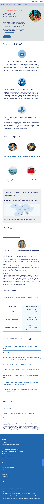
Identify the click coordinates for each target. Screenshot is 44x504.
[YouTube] (41, 485)
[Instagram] (2, 485)
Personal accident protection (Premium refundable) (12, 451)
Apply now (6, 36)
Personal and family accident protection (10, 449)
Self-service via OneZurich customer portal (11, 462)
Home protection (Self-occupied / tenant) (10, 444)
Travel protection (5, 442)
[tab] (11, 234)
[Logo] (37, 1)
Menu (2, 1)
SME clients (4, 474)
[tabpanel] (22, 262)
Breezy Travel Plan (33, 219)
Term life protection (6, 453)
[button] (39, 236)
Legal (9, 488)
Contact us (4, 469)
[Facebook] (15, 485)
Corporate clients (5, 476)
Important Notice (19, 488)
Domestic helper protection (7, 446)
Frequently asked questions (8, 467)
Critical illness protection (7, 456)
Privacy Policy (13, 488)
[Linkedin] (28, 485)
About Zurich (4, 488)
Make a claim (5, 465)
